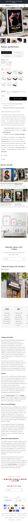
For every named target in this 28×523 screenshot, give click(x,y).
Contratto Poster (18, 204)
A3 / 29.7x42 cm (18, 52)
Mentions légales (12, 519)
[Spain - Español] (4, 479)
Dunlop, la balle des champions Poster (18, 184)
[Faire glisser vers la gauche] (10, 240)
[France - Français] (8, 479)
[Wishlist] (21, 5)
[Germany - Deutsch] (10, 479)
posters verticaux (12, 464)
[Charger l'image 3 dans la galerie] (14, 40)
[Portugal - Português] (6, 479)
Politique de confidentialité (11, 515)
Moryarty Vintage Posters (9, 513)
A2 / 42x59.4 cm (6, 56)
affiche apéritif (10, 395)
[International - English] (2, 479)
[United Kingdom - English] (18, 479)
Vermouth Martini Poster (6, 204)
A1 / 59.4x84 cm (18, 56)
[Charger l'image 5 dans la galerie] (24, 40)
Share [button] (4, 159)
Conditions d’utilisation (21, 515)
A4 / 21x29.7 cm (6, 52)
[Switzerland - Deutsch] (22, 479)
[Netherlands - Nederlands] (14, 479)
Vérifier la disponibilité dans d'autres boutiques (14, 107)
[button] (3, 5)
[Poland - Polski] (12, 480)
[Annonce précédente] (2, 2)
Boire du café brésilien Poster (7, 183)
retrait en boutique (20, 134)
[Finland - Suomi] (10, 480)
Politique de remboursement (19, 517)
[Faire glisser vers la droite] (17, 240)
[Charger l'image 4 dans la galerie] (19, 40)
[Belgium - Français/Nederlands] (16, 479)
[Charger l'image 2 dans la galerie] (8, 40)
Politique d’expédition (9, 517)
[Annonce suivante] (25, 2)
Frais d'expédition (15, 91)
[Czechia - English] (14, 480)
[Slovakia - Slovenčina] (16, 480)
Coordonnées (18, 519)
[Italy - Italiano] (12, 479)
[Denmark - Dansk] (23, 479)
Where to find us (5, 269)
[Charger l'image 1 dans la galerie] (3, 40)
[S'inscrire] (23, 259)
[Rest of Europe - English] (18, 480)
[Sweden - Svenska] (25, 479)
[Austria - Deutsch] (20, 479)
